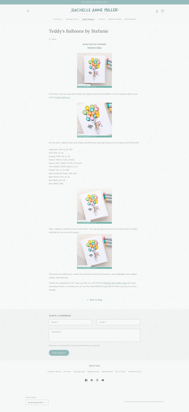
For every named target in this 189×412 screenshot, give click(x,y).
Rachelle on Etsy (134, 371)
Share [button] (54, 39)
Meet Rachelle (107, 371)
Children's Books (54, 371)
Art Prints (67, 371)
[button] (28, 11)
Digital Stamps (93, 371)
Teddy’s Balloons (62, 97)
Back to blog (96, 299)
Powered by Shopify (158, 401)
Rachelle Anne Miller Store (115, 283)
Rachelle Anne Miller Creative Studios (140, 401)
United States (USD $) (35, 402)
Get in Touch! (120, 371)
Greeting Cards (79, 371)
